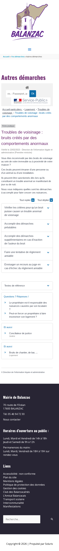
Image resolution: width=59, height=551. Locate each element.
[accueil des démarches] (27, 86)
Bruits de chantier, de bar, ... (23, 352)
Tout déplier (43, 200)
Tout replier (25, 200)
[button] (27, 211)
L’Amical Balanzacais (14, 495)
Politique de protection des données (24, 484)
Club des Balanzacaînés (16, 492)
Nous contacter (12, 419)
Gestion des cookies (14, 488)
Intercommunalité (13, 503)
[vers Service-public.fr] (31, 101)
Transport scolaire (13, 499)
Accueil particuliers (12, 109)
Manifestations (12, 506)
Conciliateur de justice (20, 333)
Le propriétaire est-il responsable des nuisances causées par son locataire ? (28, 306)
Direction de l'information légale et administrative (24, 372)
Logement (30, 109)
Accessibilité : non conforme (19, 473)
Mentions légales (13, 481)
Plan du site (10, 477)
